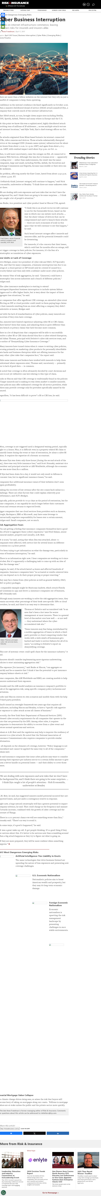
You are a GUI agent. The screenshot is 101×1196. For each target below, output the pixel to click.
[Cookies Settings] (3, 1192)
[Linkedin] (3, 23)
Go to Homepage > (51, 1193)
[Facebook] (3, 15)
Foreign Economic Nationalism (58, 904)
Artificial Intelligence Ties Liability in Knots (38, 856)
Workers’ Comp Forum (59, 10)
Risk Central (92, 10)
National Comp (25, 10)
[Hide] (2, 30)
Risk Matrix (75, 10)
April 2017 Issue (11, 35)
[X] (3, 19)
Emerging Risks (54, 35)
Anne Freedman (8, 31)
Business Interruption (26, 35)
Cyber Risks (41, 35)
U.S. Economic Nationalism (46, 875)
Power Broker (42, 10)
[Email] (3, 27)
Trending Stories (8, 10)
